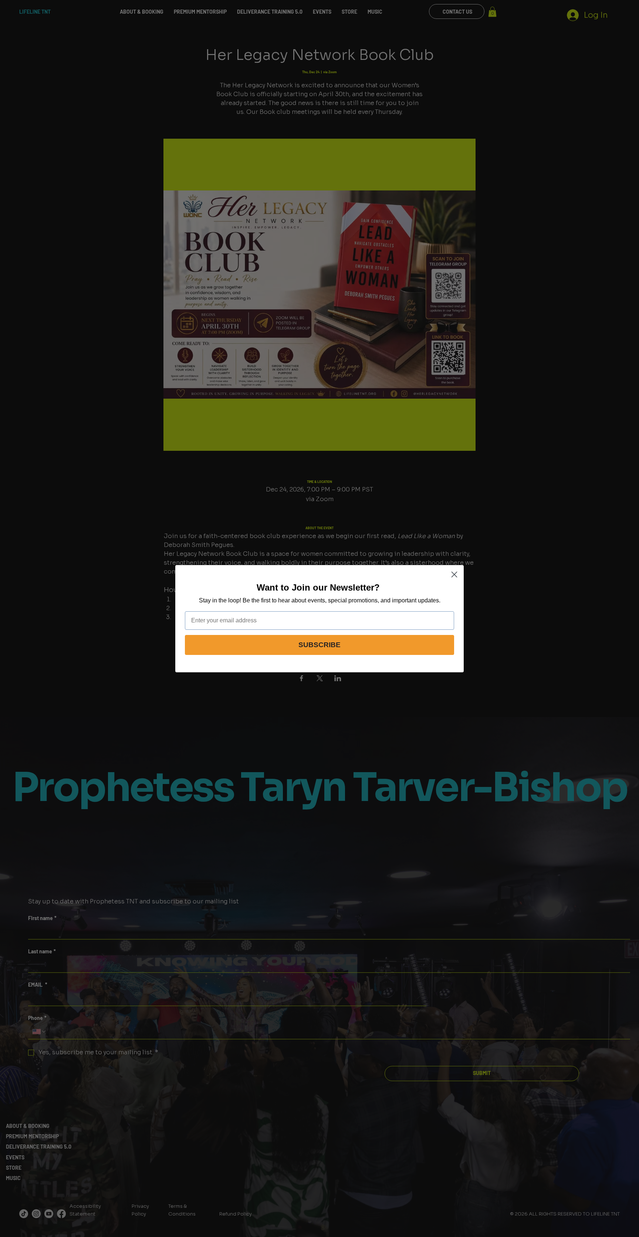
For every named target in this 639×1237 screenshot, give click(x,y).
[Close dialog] (454, 574)
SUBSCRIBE (319, 645)
